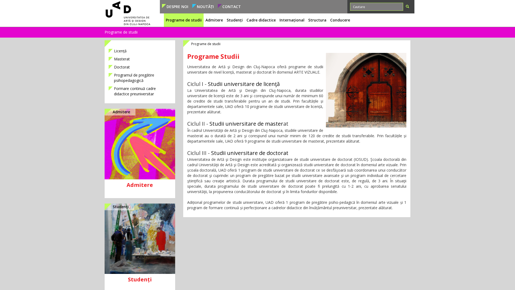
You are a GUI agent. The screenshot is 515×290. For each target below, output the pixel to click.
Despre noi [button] (177, 6)
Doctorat (122, 67)
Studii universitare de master (246, 123)
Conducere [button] (340, 20)
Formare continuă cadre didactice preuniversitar (135, 91)
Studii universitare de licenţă (244, 84)
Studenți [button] (235, 20)
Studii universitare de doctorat (249, 153)
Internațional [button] (291, 20)
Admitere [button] (214, 20)
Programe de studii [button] (184, 20)
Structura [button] (317, 20)
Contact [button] (231, 6)
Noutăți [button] (205, 6)
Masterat (122, 58)
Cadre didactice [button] (261, 20)
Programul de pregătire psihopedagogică (134, 78)
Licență (120, 50)
